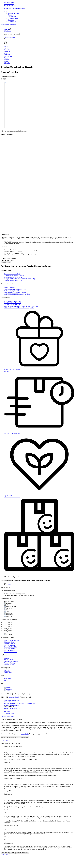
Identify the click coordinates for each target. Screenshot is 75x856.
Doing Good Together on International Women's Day (19, 279)
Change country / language (22, 694)
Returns (10, 15)
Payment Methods (9, 643)
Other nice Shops (9, 713)
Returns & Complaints (10, 647)
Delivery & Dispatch (10, 645)
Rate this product (6, 262)
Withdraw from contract (7, 716)
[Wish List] (5, 40)
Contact (6, 680)
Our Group (7, 678)
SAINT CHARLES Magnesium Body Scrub (17, 294)
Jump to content (9, 4)
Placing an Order (9, 642)
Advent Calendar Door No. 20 (13, 280)
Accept (3, 737)
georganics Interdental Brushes (13, 301)
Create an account (9, 37)
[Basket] (39, 42)
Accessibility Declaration (11, 705)
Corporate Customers (10, 652)
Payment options (13, 18)
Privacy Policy (8, 702)
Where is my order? (13, 13)
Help (5, 11)
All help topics (12, 21)
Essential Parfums (9, 287)
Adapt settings (25, 737)
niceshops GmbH (14, 697)
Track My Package (9, 663)
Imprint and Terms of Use (11, 700)
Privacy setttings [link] (9, 706)
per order (14, 8)
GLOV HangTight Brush (11, 291)
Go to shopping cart (10, 5)
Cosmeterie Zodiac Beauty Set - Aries (15, 289)
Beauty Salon (8, 672)
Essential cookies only (13, 737)
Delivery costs (12, 16)
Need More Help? (9, 650)
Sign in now (7, 31)
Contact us (11, 20)
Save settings (5, 852)
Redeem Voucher (9, 664)
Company (7, 711)
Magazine (7, 671)
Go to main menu (9, 2)
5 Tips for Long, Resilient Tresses (14, 275)
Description (5, 234)
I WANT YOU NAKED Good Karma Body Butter (19, 308)
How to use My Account (11, 640)
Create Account (8, 659)
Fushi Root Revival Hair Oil (12, 303)
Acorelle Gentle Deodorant (12, 304)
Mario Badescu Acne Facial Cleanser (15, 292)
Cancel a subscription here (12, 708)
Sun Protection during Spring (12, 274)
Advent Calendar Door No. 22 (13, 277)
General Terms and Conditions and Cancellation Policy (20, 703)
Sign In (6, 658)
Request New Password (11, 661)
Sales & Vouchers (9, 648)
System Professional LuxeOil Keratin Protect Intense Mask (21, 306)
